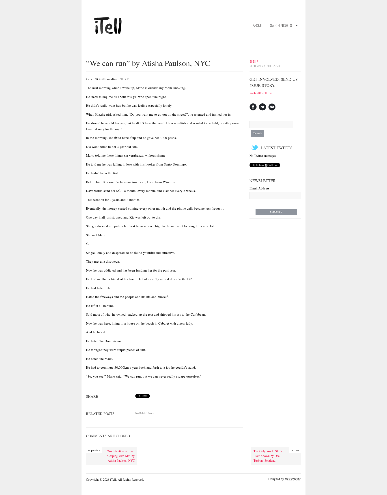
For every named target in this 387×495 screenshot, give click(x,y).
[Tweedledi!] (262, 106)
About (258, 25)
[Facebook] (253, 106)
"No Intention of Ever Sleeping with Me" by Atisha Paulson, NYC (121, 456)
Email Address (259, 188)
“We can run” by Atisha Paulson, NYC (148, 62)
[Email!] (271, 106)
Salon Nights (279, 26)
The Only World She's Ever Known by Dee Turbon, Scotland (268, 456)
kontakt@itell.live (260, 93)
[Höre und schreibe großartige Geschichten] (108, 24)
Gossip (253, 62)
